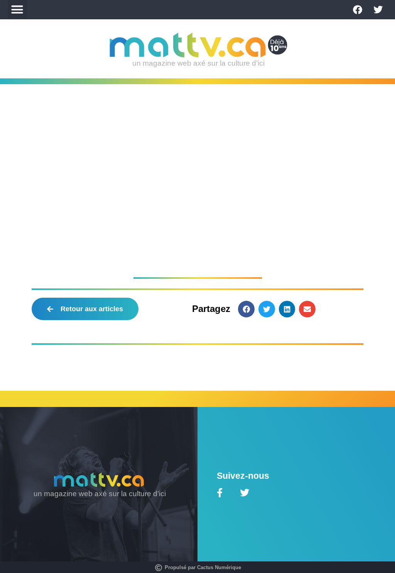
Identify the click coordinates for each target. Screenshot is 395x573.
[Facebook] (357, 9)
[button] (17, 9)
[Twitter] (378, 9)
